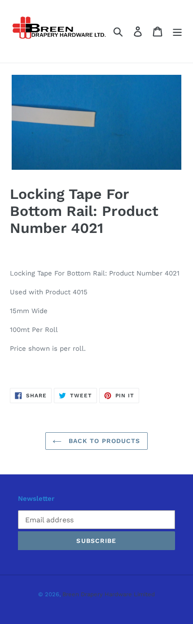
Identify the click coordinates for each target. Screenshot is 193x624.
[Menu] (177, 32)
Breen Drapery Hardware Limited (108, 594)
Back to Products (103, 440)
